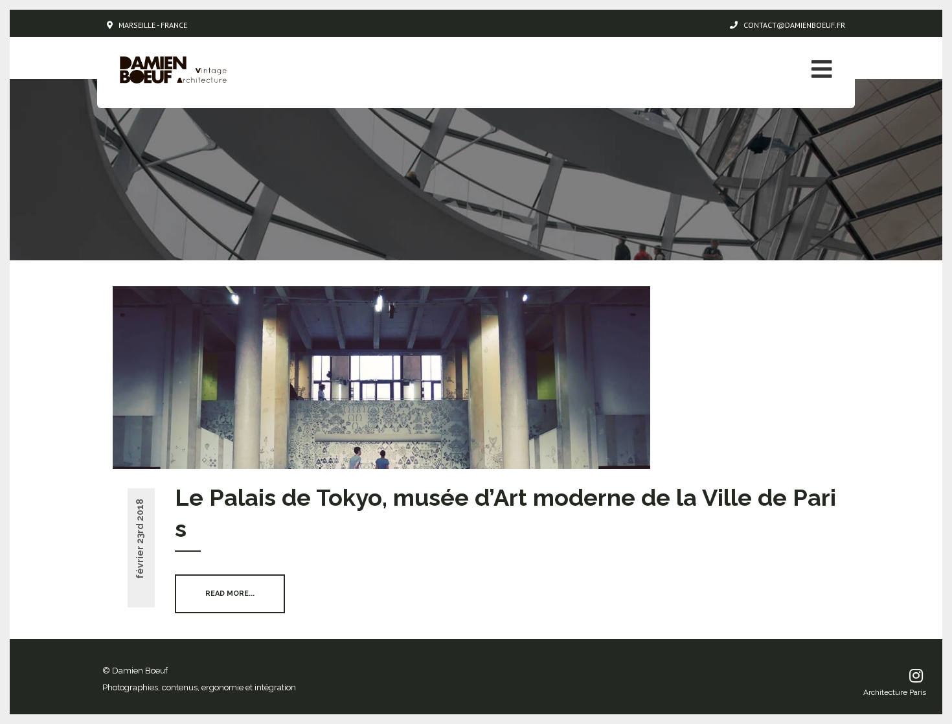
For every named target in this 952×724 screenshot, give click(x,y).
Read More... (230, 593)
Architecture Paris (894, 692)
